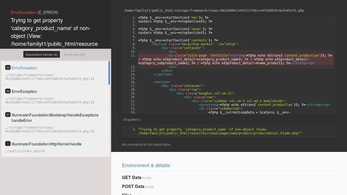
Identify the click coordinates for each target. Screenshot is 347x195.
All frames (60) (74, 54)
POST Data (133, 186)
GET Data (132, 177)
